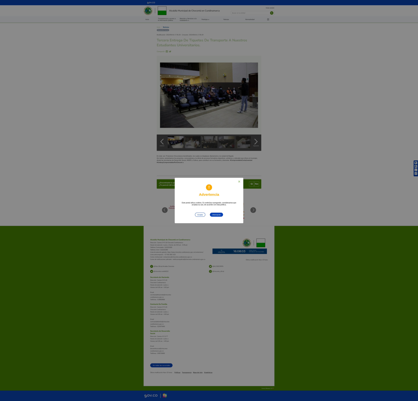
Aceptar (200, 215)
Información (216, 215)
